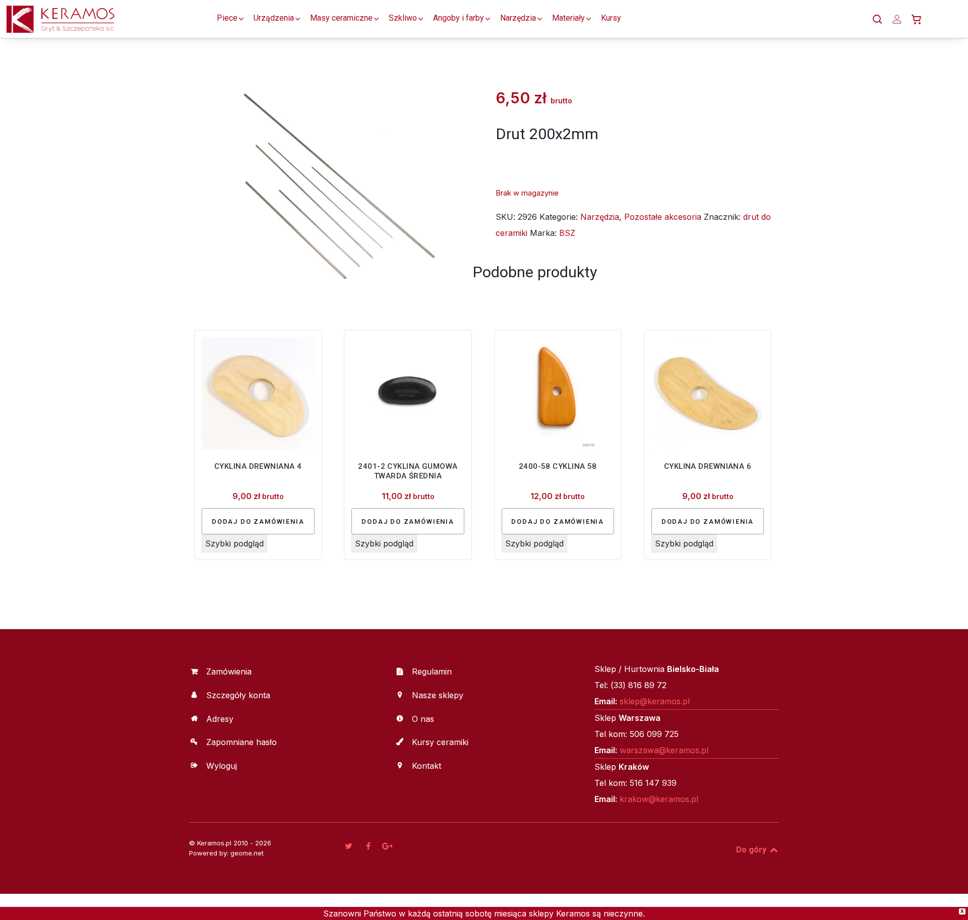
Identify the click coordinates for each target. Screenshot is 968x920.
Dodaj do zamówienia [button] (258, 521)
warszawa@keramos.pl (664, 750)
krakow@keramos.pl (659, 799)
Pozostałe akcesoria (662, 217)
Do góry (752, 849)
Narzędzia (599, 217)
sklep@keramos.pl (655, 701)
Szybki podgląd (234, 543)
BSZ (567, 233)
